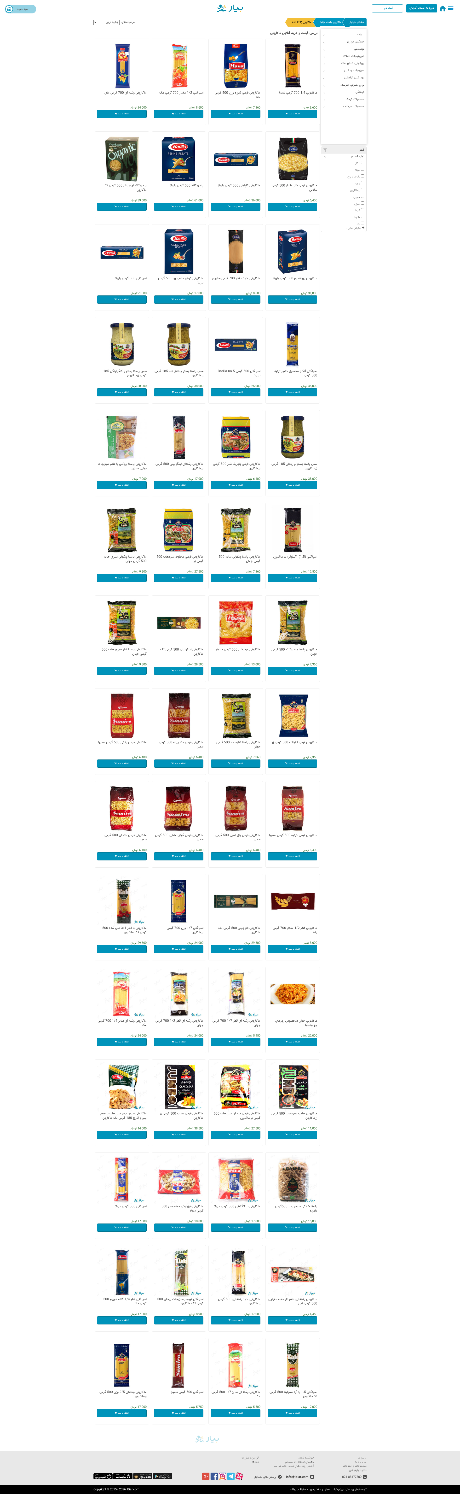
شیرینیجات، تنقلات (353, 56)
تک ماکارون (354, 177)
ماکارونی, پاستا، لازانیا (330, 22)
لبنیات (360, 34)
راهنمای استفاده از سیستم (299, 1462)
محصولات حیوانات (353, 106)
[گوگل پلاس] (206, 1479)
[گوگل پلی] (162, 1478)
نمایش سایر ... (353, 228)
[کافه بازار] (142, 1478)
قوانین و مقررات (250, 1458)
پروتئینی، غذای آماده (352, 63)
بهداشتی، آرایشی (354, 78)
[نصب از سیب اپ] (122, 1478)
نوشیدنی (359, 49)
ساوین (357, 197)
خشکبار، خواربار (357, 22)
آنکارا (358, 163)
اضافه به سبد (294, 114)
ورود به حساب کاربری (421, 8)
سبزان (357, 204)
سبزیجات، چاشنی (354, 70)
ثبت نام (388, 8)
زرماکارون (355, 190)
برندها (255, 1462)
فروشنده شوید (306, 1458)
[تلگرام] (231, 1479)
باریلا (358, 170)
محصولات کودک (355, 99)
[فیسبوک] (214, 1479)
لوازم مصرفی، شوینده (352, 85)
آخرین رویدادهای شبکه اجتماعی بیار (294, 1466)
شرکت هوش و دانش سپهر (323, 1489)
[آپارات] (239, 1479)
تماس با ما (361, 1462)
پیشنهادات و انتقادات (355, 1466)
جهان (358, 183)
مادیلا (357, 217)
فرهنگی (360, 92)
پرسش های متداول (265, 1477)
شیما (358, 210)
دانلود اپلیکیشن (358, 1470)
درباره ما (362, 1458)
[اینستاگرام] (222, 1479)
